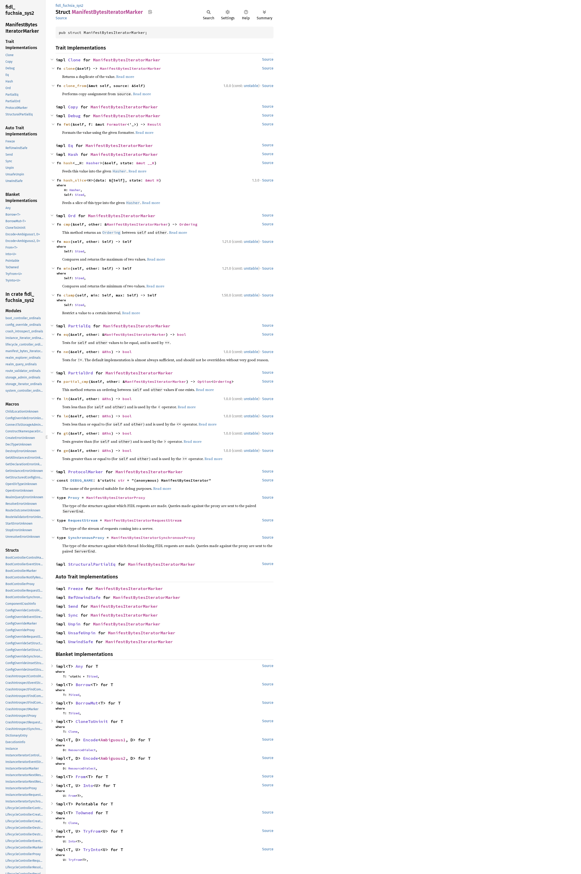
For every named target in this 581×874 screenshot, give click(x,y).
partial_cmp (76, 381)
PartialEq (79, 326)
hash (68, 163)
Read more (125, 76)
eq (66, 334)
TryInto (92, 849)
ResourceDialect (82, 750)
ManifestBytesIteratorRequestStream (143, 520)
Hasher (93, 163)
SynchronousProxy (86, 537)
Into (88, 785)
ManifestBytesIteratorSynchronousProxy (153, 537)
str (121, 480)
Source (61, 18)
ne (66, 351)
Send (73, 606)
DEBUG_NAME (81, 480)
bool (181, 334)
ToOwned (84, 812)
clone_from (75, 85)
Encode (90, 739)
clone (69, 68)
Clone (74, 59)
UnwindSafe (80, 641)
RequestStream (83, 520)
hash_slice (75, 180)
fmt (67, 124)
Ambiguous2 (113, 758)
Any (79, 666)
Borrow (83, 684)
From (81, 776)
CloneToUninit (92, 721)
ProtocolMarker (85, 471)
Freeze (75, 588)
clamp (69, 295)
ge (66, 450)
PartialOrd (80, 373)
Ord (72, 215)
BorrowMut (87, 703)
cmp (67, 224)
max (67, 241)
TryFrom (92, 831)
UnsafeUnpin (82, 632)
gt (66, 433)
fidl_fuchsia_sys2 (69, 5)
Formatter (117, 124)
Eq (70, 145)
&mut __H (145, 163)
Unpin (74, 624)
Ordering (188, 224)
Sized (79, 195)
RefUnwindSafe (84, 597)
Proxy (73, 497)
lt (66, 398)
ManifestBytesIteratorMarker (126, 59)
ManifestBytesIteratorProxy (115, 497)
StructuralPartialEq (92, 564)
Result (154, 124)
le (66, 416)
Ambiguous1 (113, 739)
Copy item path (150, 12)
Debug (74, 115)
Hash (73, 154)
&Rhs (106, 351)
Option (204, 381)
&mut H (152, 180)
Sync (73, 615)
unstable (251, 86)
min (67, 268)
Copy (73, 107)
